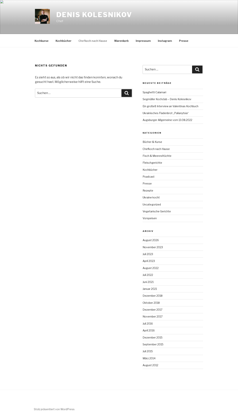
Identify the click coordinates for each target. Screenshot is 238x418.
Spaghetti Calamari (155, 92)
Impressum (143, 40)
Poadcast (149, 176)
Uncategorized (152, 204)
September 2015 (153, 344)
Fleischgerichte (152, 162)
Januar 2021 (150, 288)
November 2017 (153, 316)
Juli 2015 (148, 351)
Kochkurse (42, 40)
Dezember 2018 (153, 295)
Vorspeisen (150, 218)
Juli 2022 (148, 274)
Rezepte (148, 190)
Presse (183, 40)
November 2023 (153, 247)
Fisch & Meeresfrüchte (157, 155)
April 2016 (149, 330)
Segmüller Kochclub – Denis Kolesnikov (167, 99)
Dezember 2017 (152, 309)
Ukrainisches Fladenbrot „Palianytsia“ (166, 113)
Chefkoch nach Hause (92, 40)
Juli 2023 (148, 254)
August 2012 (150, 365)
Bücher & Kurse (152, 141)
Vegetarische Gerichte (157, 211)
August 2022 (151, 268)
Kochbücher (63, 40)
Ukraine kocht (151, 197)
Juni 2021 (148, 281)
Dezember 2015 (153, 337)
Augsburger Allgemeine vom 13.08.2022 (167, 119)
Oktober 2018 (151, 302)
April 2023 (149, 261)
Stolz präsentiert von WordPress (54, 409)
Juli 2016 (148, 323)
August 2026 (151, 240)
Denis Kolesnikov (94, 15)
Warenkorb (121, 40)
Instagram (165, 40)
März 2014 (149, 358)
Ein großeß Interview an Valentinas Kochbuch (170, 106)
